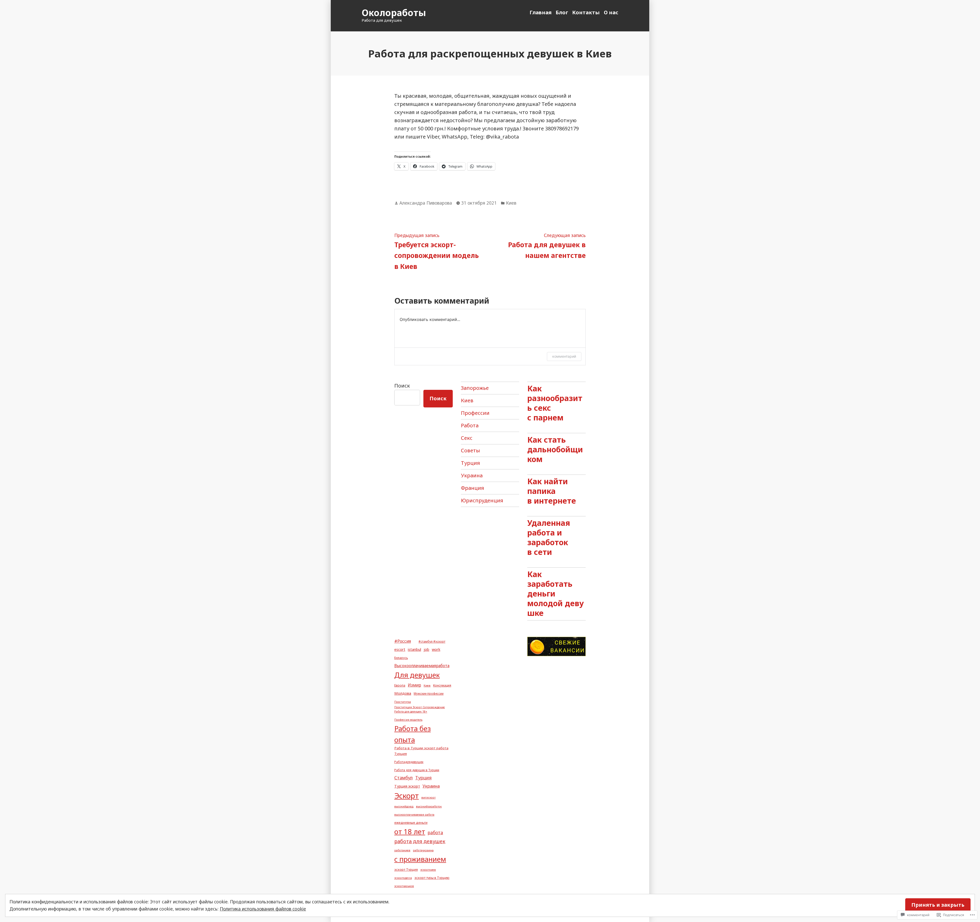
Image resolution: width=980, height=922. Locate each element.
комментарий (564, 356)
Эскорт (406, 796)
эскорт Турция (406, 869)
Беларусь (401, 658)
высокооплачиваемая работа (414, 814)
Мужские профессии (429, 693)
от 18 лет (409, 831)
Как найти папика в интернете (551, 491)
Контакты (586, 12)
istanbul (414, 649)
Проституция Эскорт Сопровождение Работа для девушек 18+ (419, 709)
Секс (466, 437)
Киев (511, 203)
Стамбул (403, 778)
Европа (399, 685)
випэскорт (428, 797)
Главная (541, 12)
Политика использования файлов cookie (263, 909)
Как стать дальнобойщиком (555, 449)
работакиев (402, 850)
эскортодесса (403, 878)
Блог (562, 12)
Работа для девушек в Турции (416, 770)
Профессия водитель (408, 719)
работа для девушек (419, 841)
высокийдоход (403, 806)
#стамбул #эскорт (432, 641)
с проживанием (420, 859)
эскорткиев (428, 869)
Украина (472, 475)
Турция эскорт (407, 786)
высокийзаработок (429, 806)
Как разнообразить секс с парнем (554, 403)
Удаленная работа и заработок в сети (548, 537)
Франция (472, 487)
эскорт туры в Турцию (431, 877)
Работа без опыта (412, 734)
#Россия (402, 641)
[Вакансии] (556, 646)
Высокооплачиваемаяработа (421, 665)
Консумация (442, 685)
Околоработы (394, 13)
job (426, 649)
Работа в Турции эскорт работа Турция (421, 751)
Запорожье (475, 387)
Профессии (475, 412)
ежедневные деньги (410, 822)
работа (435, 832)
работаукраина (423, 850)
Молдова (402, 693)
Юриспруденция (482, 500)
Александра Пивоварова (425, 203)
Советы (470, 450)
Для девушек (417, 675)
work (436, 649)
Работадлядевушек (408, 762)
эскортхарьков (404, 886)
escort (399, 649)
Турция (470, 462)
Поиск (402, 385)
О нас (611, 12)
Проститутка (402, 702)
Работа (470, 425)
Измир (414, 685)
